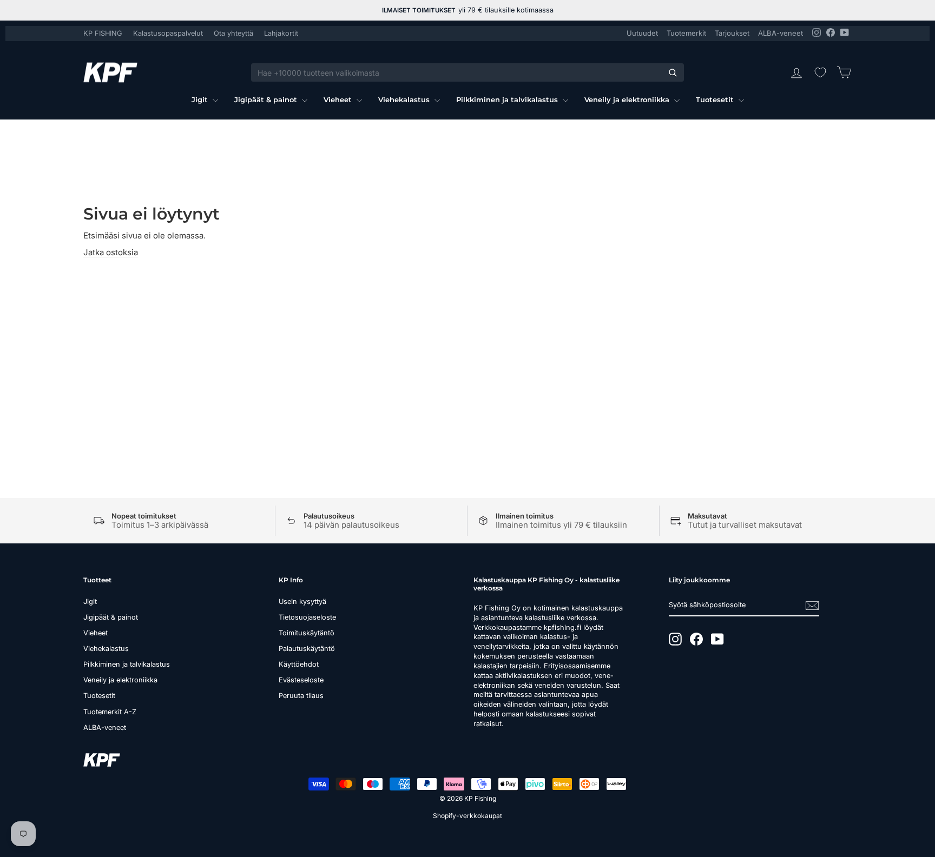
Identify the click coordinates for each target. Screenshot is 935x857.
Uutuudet (642, 33)
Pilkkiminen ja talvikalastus (508, 99)
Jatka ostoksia (110, 252)
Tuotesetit (716, 99)
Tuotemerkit (686, 33)
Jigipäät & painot (266, 99)
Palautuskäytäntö (307, 649)
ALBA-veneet (780, 33)
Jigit (201, 99)
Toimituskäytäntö (306, 633)
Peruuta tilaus (301, 696)
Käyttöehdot (299, 664)
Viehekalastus (405, 99)
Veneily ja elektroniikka (627, 99)
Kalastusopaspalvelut (168, 33)
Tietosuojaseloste (307, 617)
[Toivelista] (820, 72)
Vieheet (339, 99)
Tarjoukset (732, 33)
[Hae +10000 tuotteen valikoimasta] (672, 72)
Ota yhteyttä (233, 33)
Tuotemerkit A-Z (109, 712)
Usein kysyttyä (302, 601)
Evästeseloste (301, 680)
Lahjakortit (281, 33)
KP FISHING (102, 33)
